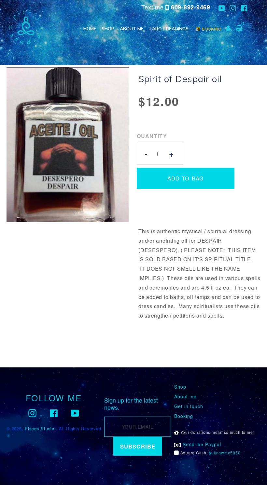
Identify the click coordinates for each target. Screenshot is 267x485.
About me (185, 396)
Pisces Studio (39, 428)
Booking (183, 416)
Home (89, 29)
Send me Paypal (201, 444)
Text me (175, 7)
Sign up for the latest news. (131, 404)
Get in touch (188, 406)
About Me (132, 29)
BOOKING (211, 29)
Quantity (152, 136)
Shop (108, 29)
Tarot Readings (169, 29)
